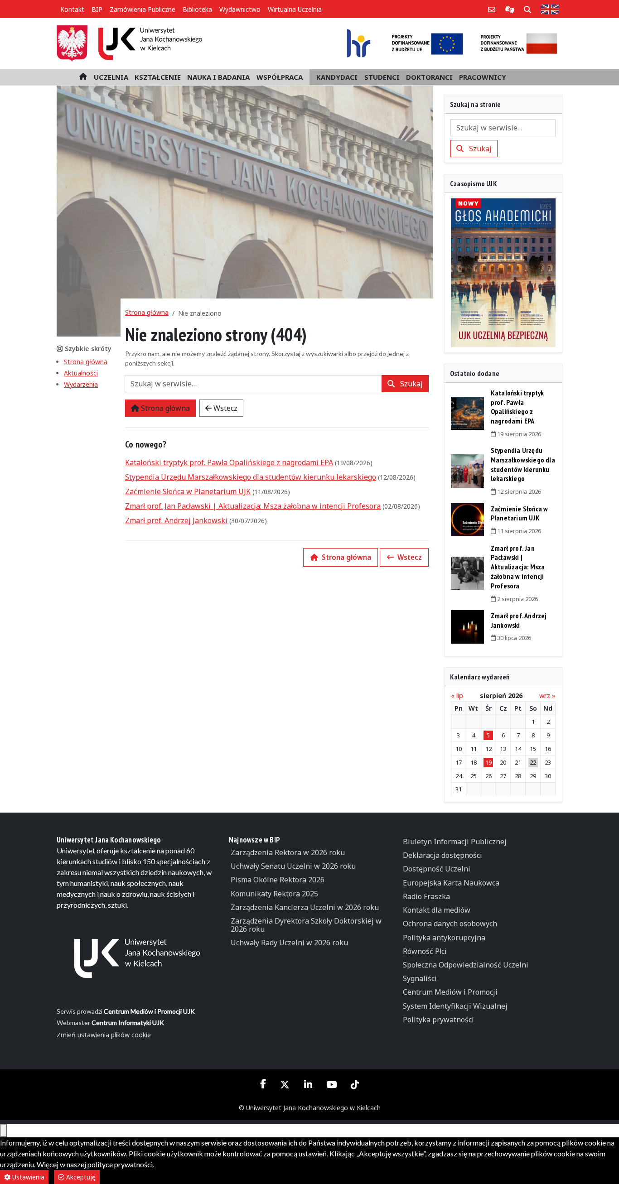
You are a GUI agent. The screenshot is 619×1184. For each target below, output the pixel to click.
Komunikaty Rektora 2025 (274, 894)
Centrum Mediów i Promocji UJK (149, 1011)
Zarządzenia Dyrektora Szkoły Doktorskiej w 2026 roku (306, 925)
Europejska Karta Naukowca (451, 883)
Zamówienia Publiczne (142, 9)
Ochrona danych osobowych (450, 924)
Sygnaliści (420, 978)
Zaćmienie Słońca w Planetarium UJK (188, 491)
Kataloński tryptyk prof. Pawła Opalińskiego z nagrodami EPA (229, 462)
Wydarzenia (81, 384)
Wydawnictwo (240, 9)
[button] (111, 77)
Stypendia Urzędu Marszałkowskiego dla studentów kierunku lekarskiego (250, 477)
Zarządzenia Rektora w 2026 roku (288, 852)
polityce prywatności (120, 1164)
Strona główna (85, 361)
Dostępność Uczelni (436, 869)
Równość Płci (425, 951)
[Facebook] (263, 1083)
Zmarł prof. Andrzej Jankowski (176, 520)
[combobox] (253, 383)
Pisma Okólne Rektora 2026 (277, 880)
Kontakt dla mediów (436, 910)
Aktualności (81, 373)
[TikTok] (354, 1084)
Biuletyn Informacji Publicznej (455, 842)
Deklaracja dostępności (442, 855)
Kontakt (72, 9)
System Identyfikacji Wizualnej (455, 1006)
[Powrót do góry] (3, 1130)
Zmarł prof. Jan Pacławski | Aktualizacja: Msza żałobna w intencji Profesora (253, 506)
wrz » (547, 695)
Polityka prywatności (438, 1020)
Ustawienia (27, 1177)
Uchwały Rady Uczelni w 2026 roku (289, 943)
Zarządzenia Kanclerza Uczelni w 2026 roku (305, 907)
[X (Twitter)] (285, 1084)
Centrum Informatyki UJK (128, 1022)
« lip (457, 695)
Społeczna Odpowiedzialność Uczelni (465, 965)
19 (488, 762)
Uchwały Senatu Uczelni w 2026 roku (293, 866)
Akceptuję (80, 1177)
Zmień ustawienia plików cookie (104, 1034)
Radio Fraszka (426, 896)
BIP (97, 9)
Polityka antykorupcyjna (444, 938)
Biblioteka (197, 9)
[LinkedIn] (308, 1084)
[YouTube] (331, 1084)
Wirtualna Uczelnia (295, 9)
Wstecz (224, 408)
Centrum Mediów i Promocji (450, 992)
